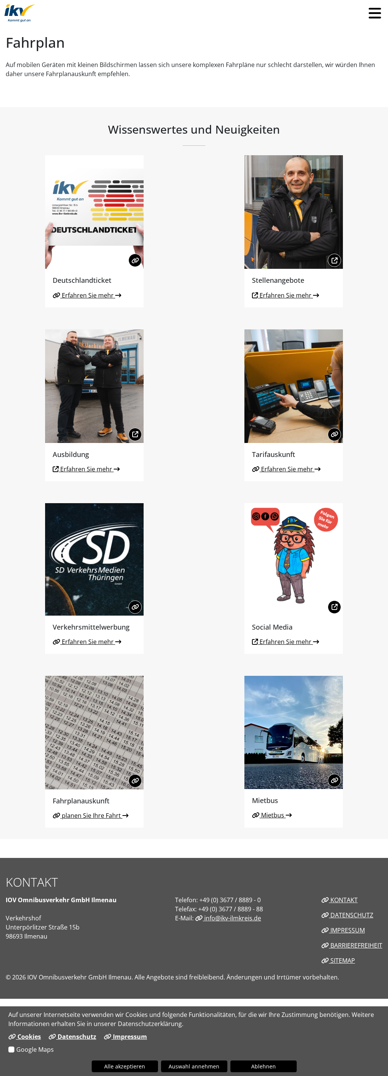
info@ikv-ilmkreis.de (232, 918)
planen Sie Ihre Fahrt (91, 815)
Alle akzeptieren (124, 1066)
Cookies (28, 1036)
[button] (374, 13)
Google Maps (35, 1049)
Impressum (347, 930)
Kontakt (343, 900)
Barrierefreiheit (355, 945)
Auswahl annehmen (194, 1066)
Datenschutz (351, 915)
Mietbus (273, 815)
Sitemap (342, 960)
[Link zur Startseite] (20, 13)
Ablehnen (263, 1066)
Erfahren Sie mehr (87, 295)
